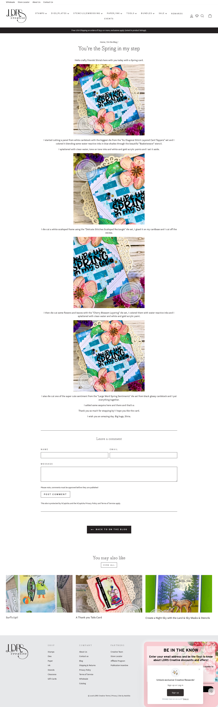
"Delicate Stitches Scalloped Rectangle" (105, 229)
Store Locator (24, 2)
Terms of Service (108, 503)
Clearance (52, 674)
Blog (81, 661)
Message (47, 464)
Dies (49, 656)
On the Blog (112, 42)
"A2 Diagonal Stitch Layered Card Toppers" (143, 140)
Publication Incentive (119, 665)
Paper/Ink (113, 13)
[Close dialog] (215, 645)
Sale (162, 13)
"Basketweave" (146, 143)
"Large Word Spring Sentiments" (114, 396)
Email (114, 449)
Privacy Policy (91, 503)
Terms (108, 696)
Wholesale (10, 2)
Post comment (55, 494)
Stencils (51, 670)
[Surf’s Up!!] (39, 593)
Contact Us (48, 2)
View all (109, 565)
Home (102, 42)
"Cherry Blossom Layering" (106, 312)
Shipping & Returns (87, 665)
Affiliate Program (118, 661)
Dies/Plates (59, 13)
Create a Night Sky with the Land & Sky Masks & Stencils (177, 617)
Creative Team (117, 652)
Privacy (114, 696)
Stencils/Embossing (86, 13)
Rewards (177, 13)
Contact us (83, 656)
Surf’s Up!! (12, 617)
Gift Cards (52, 679)
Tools (130, 13)
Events (109, 18)
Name (44, 449)
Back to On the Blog (111, 529)
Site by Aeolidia (124, 696)
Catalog (82, 683)
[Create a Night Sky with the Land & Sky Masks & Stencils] (178, 593)
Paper (50, 661)
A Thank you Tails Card (89, 617)
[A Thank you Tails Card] (109, 593)
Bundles (146, 13)
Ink (49, 665)
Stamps (40, 13)
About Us (36, 2)
